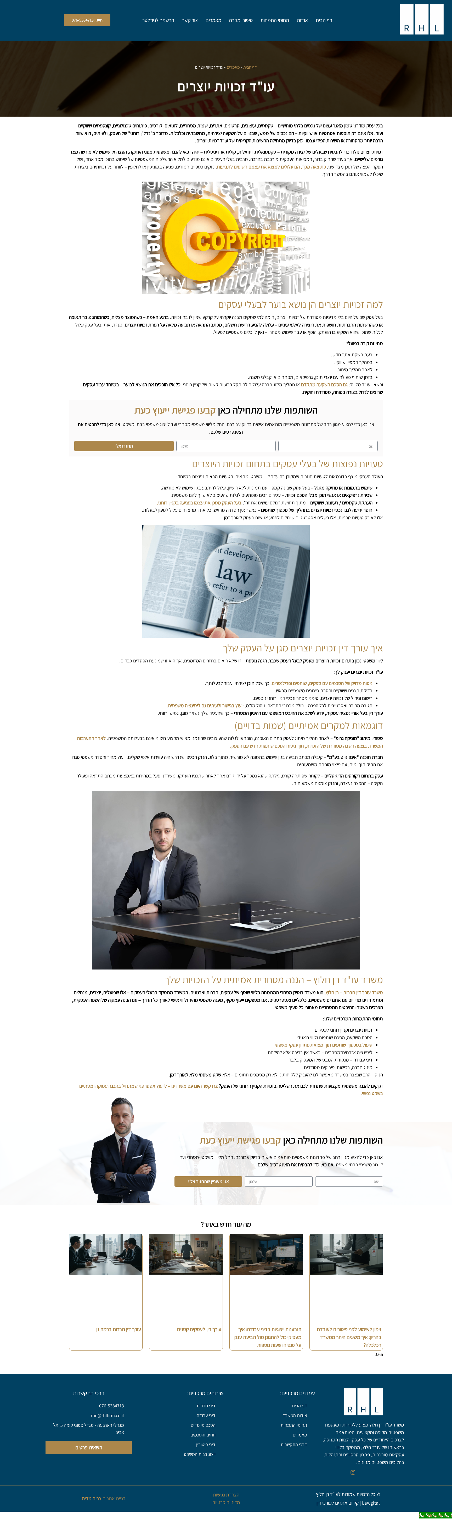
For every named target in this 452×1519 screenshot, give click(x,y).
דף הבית (324, 20)
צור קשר (190, 20)
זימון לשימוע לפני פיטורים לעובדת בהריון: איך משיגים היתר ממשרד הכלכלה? (349, 1337)
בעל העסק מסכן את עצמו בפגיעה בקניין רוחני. (199, 502)
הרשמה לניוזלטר (158, 20)
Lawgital (371, 1503)
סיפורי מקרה (241, 20)
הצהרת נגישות (226, 1494)
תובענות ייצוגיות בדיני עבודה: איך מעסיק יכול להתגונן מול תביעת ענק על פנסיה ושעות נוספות (267, 1337)
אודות (302, 20)
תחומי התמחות (275, 20)
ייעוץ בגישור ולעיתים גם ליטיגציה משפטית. (205, 705)
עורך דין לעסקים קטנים (199, 1329)
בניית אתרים (104, 1498)
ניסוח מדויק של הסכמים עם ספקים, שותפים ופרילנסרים (322, 683)
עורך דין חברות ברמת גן (118, 1329)
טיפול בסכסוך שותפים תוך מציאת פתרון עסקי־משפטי (323, 1045)
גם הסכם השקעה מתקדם (324, 384)
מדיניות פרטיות (226, 1502)
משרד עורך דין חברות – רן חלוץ (354, 992)
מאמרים (213, 20)
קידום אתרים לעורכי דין (338, 1503)
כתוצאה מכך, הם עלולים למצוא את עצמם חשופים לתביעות (271, 167)
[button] (87, 20)
